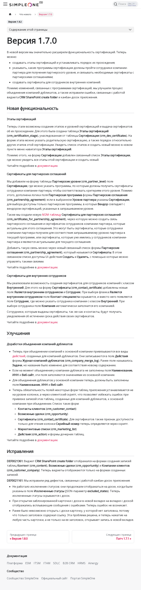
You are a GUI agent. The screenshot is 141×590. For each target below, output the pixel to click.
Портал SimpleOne (82, 578)
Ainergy (93, 563)
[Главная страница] (10, 14)
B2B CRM (69, 563)
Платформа (15, 563)
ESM (28, 563)
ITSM (37, 563)
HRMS (81, 563)
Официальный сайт (54, 578)
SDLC (56, 563)
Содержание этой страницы (28, 29)
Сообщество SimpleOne (23, 578)
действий (18, 356)
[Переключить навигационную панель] (5, 4)
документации (47, 166)
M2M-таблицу (51, 215)
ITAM (46, 563)
